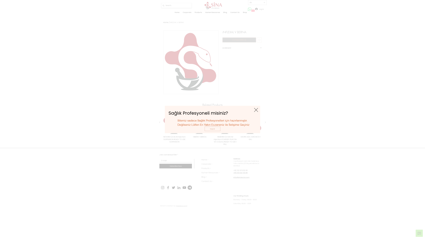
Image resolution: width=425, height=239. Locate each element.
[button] (212, 129)
